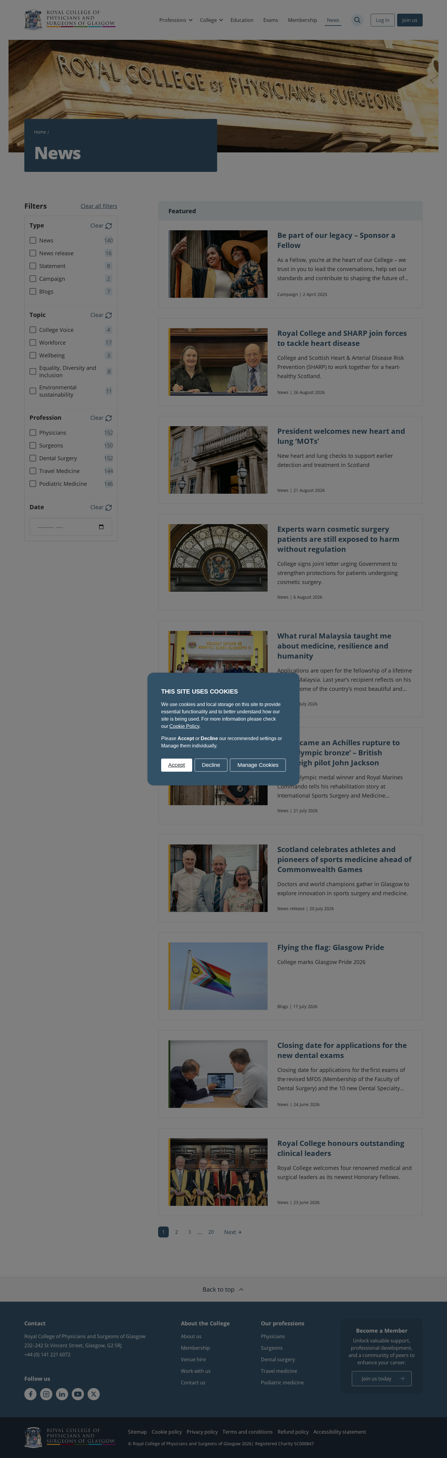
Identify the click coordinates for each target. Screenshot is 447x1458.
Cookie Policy (184, 726)
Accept (176, 765)
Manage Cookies (258, 765)
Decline (211, 765)
